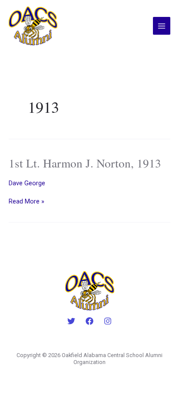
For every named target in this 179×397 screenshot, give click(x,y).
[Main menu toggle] (161, 25)
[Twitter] (71, 321)
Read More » (26, 201)
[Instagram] (108, 321)
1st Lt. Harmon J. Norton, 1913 (85, 163)
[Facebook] (89, 321)
